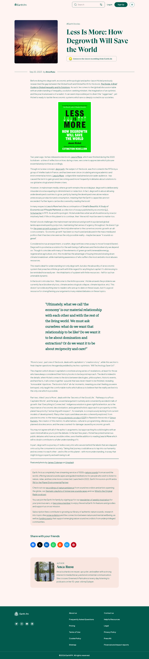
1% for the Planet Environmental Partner (50, 482)
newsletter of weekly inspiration (94, 499)
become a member (62, 503)
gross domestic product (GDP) (72, 417)
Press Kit (110, 638)
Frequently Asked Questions (84, 619)
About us (75, 613)
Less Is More (58, 175)
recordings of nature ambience (60, 487)
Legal (109, 625)
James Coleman (55, 462)
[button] (92, 58)
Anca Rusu (65, 567)
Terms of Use (77, 632)
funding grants (45, 518)
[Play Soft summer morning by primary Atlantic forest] (70, 58)
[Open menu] (132, 4)
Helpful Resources (114, 619)
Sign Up (121, 4)
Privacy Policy (112, 632)
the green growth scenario (45, 228)
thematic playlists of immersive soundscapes (66, 491)
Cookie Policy (77, 638)
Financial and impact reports (119, 644)
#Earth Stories (73, 24)
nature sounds (91, 472)
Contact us (111, 613)
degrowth (60, 169)
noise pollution (53, 515)
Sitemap (75, 644)
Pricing (74, 625)
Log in (109, 4)
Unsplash (69, 462)
